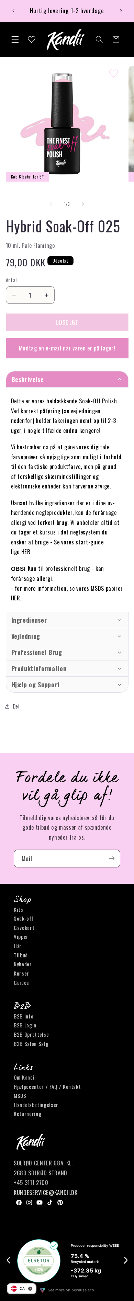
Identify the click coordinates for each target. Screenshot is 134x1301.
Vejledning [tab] (26, 636)
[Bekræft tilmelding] (111, 858)
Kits (18, 909)
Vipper (21, 936)
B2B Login (25, 1025)
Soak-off (23, 918)
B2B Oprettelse (31, 1034)
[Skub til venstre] (51, 203)
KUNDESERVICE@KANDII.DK (46, 1192)
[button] (15, 39)
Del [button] (16, 706)
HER (26, 551)
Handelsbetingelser (36, 1104)
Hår (18, 945)
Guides (21, 982)
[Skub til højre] (82, 203)
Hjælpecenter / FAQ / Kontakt (47, 1086)
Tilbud (21, 955)
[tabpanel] (67, 499)
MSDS (20, 1095)
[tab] (67, 620)
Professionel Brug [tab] (36, 652)
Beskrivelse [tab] (28, 379)
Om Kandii (25, 1077)
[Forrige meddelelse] (13, 11)
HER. (16, 598)
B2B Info (23, 1016)
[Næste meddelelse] (121, 11)
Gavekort (24, 927)
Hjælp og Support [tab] (35, 684)
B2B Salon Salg (31, 1043)
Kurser (21, 973)
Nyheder (23, 964)
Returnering (27, 1113)
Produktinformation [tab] (39, 668)
